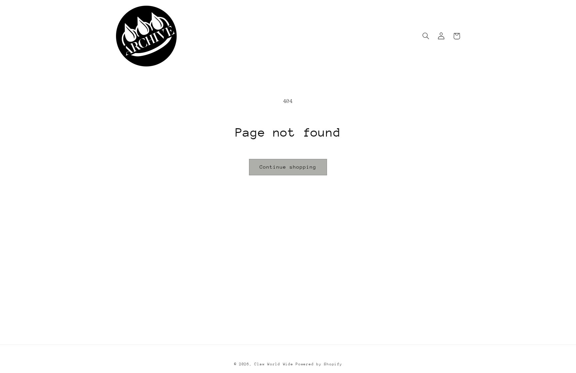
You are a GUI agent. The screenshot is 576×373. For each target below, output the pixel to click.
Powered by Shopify (319, 364)
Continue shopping (288, 167)
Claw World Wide (273, 364)
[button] (426, 36)
